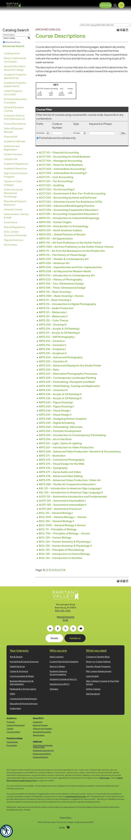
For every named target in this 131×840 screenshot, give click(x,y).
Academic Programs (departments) (15, 84)
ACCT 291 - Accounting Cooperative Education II (69, 213)
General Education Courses (14, 109)
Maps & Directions (13, 239)
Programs (11, 722)
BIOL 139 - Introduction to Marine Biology (64, 553)
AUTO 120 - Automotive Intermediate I (62, 500)
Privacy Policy (65, 817)
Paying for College (15, 738)
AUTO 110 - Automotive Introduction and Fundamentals (73, 496)
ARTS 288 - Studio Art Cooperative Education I (67, 484)
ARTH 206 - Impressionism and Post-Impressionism (70, 267)
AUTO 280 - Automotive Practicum (60, 508)
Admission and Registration (12, 148)
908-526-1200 (62, 610)
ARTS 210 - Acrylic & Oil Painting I (59, 328)
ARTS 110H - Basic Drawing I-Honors (61, 295)
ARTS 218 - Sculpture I (52, 349)
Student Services (13, 154)
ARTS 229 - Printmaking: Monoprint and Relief (67, 381)
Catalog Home (12, 53)
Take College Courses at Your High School (102, 682)
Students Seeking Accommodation (58, 673)
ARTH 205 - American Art (54, 263)
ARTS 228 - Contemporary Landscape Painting (67, 377)
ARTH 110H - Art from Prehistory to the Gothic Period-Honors (76, 246)
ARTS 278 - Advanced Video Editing (61, 476)
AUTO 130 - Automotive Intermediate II (62, 504)
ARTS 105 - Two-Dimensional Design (61, 283)
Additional (37, 741)
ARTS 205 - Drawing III (53, 324)
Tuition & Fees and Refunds (13, 130)
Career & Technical (19, 671)
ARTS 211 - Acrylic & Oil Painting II (59, 332)
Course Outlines (13, 732)
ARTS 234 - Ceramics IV (53, 390)
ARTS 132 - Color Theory (53, 320)
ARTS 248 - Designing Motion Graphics (63, 418)
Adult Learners (56, 656)
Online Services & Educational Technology (13, 193)
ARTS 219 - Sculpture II (53, 353)
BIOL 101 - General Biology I (56, 512)
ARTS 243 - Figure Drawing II (56, 406)
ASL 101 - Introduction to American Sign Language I (70, 488)
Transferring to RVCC (60, 684)
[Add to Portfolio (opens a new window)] (118, 30)
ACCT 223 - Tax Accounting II (57, 189)
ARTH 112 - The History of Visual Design (62, 254)
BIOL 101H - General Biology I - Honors (62, 516)
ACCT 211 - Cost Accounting (56, 177)
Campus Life (10, 158)
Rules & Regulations (14, 227)
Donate (54, 638)
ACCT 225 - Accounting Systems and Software (67, 197)
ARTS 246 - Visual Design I (55, 410)
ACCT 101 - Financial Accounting (59, 152)
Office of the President (42, 728)
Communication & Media (22, 676)
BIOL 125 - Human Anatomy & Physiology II (65, 545)
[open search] (115, 5)
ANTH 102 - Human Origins (55, 222)
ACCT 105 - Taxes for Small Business (61, 164)
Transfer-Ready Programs (98, 666)
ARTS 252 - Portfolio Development (60, 430)
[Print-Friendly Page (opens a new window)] (124, 30)
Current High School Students (64, 661)
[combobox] (105, 24)
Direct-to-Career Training (98, 661)
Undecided (15, 708)
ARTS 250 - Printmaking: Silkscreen (61, 426)
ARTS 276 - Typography (53, 467)
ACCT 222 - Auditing (51, 185)
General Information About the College (14, 68)
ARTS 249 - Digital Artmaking (57, 422)
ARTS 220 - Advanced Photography (61, 357)
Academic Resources (15, 168)
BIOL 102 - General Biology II (56, 521)
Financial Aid (10, 136)
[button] (6, 831)
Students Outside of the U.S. (63, 679)
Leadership (37, 722)
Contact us (75, 638)
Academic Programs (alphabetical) (15, 76)
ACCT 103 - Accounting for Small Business (64, 156)
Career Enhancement (16, 725)
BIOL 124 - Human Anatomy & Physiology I (65, 541)
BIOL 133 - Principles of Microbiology (61, 549)
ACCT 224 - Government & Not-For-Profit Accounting (72, 193)
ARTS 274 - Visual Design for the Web (61, 463)
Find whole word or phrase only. (57, 137)
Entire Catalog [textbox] (8, 35)
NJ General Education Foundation (15, 101)
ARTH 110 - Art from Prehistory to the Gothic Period (70, 242)
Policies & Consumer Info (43, 750)
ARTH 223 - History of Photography (60, 279)
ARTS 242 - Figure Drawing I (56, 402)
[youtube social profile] (81, 628)
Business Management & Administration (22, 682)
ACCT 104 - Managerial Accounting (60, 160)
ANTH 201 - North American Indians (60, 230)
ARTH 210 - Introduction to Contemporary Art (67, 275)
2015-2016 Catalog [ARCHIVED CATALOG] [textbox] (97, 25)
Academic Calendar (14, 141)
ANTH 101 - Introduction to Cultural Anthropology (69, 218)
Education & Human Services (24, 703)
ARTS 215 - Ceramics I (52, 340)
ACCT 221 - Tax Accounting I (56, 181)
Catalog (10, 728)
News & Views (38, 735)
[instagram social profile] (73, 628)
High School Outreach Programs (16, 175)
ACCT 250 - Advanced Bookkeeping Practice (66, 205)
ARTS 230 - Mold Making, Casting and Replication (69, 385)
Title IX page (104, 778)
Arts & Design (16, 656)
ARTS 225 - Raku (49, 369)
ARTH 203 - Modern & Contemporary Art (64, 258)
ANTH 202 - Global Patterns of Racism (62, 234)
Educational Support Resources (15, 203)
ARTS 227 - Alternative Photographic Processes (68, 373)
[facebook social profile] (58, 628)
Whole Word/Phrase (13, 42)
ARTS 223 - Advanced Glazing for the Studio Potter (70, 365)
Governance (10, 222)
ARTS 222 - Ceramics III (53, 361)
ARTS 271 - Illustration (52, 455)
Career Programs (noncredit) (13, 92)
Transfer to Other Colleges (13, 183)
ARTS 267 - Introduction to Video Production (66, 447)
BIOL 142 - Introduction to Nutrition (60, 557)
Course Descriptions (15, 123)
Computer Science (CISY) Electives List (14, 117)
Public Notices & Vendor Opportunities (43, 746)
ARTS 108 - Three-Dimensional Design (62, 287)
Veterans (54, 689)
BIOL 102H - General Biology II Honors (62, 525)
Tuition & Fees (12, 742)
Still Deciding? (93, 693)
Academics (12, 718)
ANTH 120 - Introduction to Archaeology (63, 226)
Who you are (58, 650)
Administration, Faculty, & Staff (16, 216)
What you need (96, 650)
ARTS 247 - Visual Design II (55, 414)
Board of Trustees (40, 725)
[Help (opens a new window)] (127, 30)
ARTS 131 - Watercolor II (53, 316)
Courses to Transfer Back (98, 656)
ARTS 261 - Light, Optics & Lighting (60, 443)
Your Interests (19, 650)
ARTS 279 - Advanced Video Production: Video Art (70, 480)
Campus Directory (40, 757)
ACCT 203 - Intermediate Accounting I (62, 168)
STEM (12, 693)
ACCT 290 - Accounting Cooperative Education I (69, 209)
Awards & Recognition (42, 732)
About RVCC (38, 718)
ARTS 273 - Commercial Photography (62, 459)
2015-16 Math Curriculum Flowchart (15, 233)
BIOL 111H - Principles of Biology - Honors (64, 533)
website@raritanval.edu (75, 796)
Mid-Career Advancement (98, 671)
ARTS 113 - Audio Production (56, 308)
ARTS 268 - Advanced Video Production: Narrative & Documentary (80, 451)
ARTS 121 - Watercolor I (53, 312)
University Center (13, 209)
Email (65, 619)
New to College (57, 666)
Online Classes (93, 689)
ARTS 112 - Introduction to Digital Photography (67, 304)
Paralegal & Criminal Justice (23, 689)
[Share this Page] (121, 30)
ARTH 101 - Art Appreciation (56, 238)
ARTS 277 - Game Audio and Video (60, 471)
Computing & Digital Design (23, 698)
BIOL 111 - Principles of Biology (58, 529)
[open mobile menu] (121, 5)
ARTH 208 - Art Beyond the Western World (65, 271)
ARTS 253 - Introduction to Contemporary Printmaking (72, 435)
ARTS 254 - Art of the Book (55, 439)
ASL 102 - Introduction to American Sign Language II (71, 492)
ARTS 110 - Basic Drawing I (55, 291)
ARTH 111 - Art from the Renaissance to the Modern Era (72, 250)
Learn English (92, 676)
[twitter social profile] (65, 628)
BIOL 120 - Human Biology (55, 537)
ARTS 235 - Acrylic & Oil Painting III (60, 394)
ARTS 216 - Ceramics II (52, 344)
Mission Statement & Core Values (15, 60)
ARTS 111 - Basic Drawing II (55, 299)
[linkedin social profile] (50, 628)
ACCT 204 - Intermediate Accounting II (63, 172)
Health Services (17, 666)
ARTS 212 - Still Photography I (57, 336)
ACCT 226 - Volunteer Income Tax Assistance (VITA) (70, 201)
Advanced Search (13, 46)
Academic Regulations (16, 163)
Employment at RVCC (42, 754)
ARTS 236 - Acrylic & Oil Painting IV (60, 398)
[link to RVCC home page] (65, 595)
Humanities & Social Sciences (24, 661)
